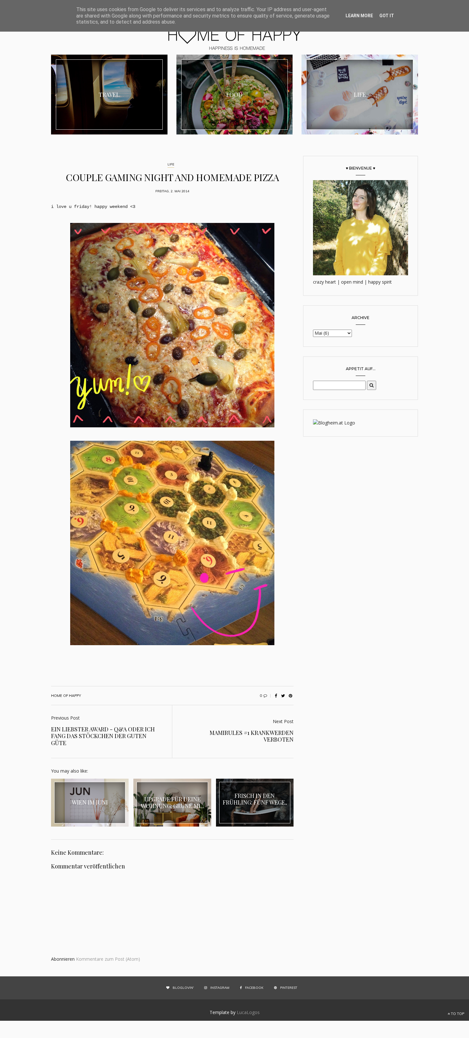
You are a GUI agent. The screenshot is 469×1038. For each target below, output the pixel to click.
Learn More (359, 15)
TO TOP (457, 1013)
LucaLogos (248, 1012)
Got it (386, 15)
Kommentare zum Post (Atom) (108, 959)
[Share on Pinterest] (290, 695)
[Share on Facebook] (275, 695)
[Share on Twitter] (283, 695)
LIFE (171, 164)
